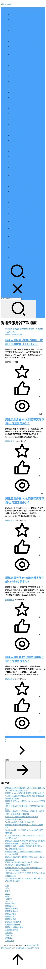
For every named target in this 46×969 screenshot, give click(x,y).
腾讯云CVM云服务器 (13, 335)
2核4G (7, 891)
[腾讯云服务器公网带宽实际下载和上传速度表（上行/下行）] (25, 332)
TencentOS (9, 901)
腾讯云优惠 (9, 12)
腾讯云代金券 (10, 914)
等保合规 (9, 933)
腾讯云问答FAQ (11, 911)
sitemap (29, 945)
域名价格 (9, 935)
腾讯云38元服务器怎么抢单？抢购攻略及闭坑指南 (25, 841)
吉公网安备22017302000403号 (27, 948)
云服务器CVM (11, 52)
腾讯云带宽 (9, 441)
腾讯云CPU (9, 906)
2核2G (7, 888)
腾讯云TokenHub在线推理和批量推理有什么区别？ (25, 793)
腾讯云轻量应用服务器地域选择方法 (24, 173)
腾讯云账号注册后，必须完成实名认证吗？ (22, 844)
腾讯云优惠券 (10, 919)
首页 (7, 9)
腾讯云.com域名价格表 (14, 927)
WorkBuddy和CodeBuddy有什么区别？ (20, 822)
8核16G (8, 896)
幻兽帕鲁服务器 (11, 930)
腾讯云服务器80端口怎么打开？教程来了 (26, 103)
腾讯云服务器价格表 (13, 922)
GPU (7, 226)
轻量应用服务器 (11, 106)
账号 (7, 255)
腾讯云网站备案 (11, 908)
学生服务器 (9, 218)
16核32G (8, 899)
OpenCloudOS (10, 903)
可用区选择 (9, 941)
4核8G (7, 894)
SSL (6, 252)
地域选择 (9, 938)
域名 (7, 234)
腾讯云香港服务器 (12, 925)
